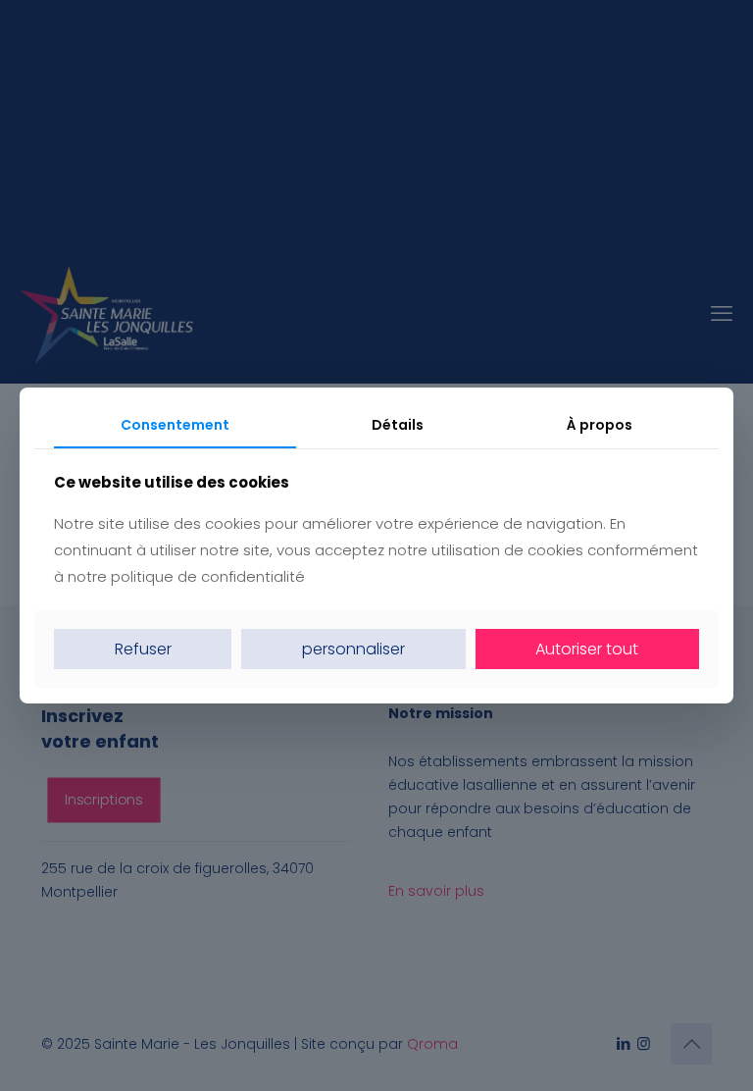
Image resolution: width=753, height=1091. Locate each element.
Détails (398, 425)
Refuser (143, 649)
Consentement (175, 425)
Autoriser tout (586, 649)
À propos (599, 425)
